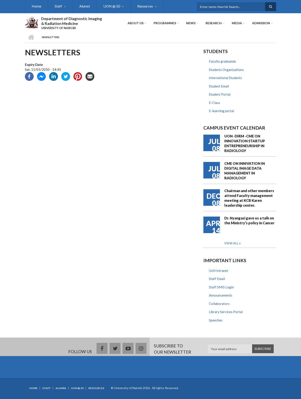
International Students (225, 78)
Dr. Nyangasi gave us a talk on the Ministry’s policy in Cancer (249, 220)
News (190, 23)
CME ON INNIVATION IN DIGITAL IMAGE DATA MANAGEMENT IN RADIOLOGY (244, 170)
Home (36, 6)
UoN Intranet (218, 271)
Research (214, 23)
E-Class (214, 103)
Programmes (165, 23)
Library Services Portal (226, 312)
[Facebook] (29, 76)
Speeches (216, 320)
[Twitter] (65, 76)
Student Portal (219, 94)
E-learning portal (221, 111)
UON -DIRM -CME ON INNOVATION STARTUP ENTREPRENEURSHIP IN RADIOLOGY (244, 143)
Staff (58, 6)
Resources (145, 6)
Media (237, 23)
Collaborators (219, 304)
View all (231, 243)
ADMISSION (261, 23)
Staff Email (217, 279)
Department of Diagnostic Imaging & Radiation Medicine (71, 21)
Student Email (219, 86)
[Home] (31, 22)
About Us (135, 23)
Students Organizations (226, 70)
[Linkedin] (53, 76)
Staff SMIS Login (221, 287)
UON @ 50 (111, 6)
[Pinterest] (77, 76)
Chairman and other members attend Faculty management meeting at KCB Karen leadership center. (249, 198)
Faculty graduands (222, 61)
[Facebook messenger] (41, 76)
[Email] (89, 76)
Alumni (84, 6)
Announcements (220, 295)
